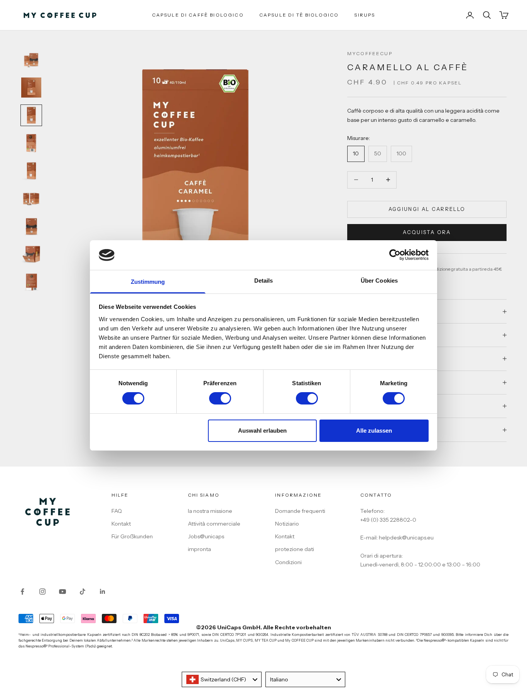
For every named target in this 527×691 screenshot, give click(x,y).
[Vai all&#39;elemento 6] (31, 198)
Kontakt (121, 523)
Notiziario (287, 523)
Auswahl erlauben (262, 430)
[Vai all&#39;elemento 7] (31, 226)
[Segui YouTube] (62, 591)
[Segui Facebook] (22, 591)
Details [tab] (263, 280)
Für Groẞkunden (132, 536)
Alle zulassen (374, 430)
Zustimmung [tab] (148, 281)
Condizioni (288, 562)
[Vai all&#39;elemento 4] (31, 143)
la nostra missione (210, 510)
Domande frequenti (300, 510)
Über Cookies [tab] (379, 280)
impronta (199, 549)
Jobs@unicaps (206, 536)
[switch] (220, 398)
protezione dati (294, 549)
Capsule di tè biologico (299, 15)
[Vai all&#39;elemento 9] (31, 282)
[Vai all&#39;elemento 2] (31, 87)
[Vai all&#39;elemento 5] (31, 171)
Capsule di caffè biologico (198, 15)
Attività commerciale (214, 523)
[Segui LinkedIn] (102, 591)
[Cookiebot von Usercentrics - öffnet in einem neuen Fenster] (395, 255)
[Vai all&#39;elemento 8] (31, 254)
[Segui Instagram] (42, 591)
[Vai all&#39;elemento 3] (31, 115)
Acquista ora (427, 232)
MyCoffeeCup (369, 53)
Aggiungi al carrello (427, 209)
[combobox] (222, 679)
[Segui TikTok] (82, 591)
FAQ (116, 510)
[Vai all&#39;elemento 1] (31, 60)
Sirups (364, 15)
